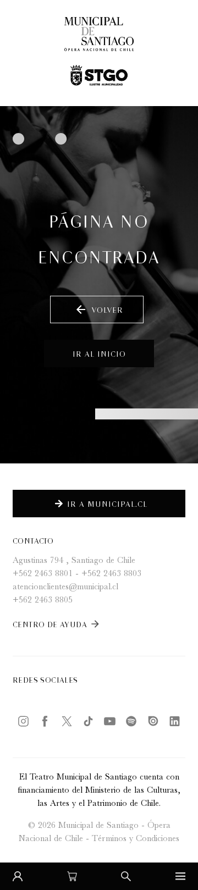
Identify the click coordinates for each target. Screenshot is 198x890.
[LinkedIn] (174, 721)
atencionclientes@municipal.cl (65, 587)
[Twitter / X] (67, 721)
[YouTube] (109, 721)
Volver (98, 309)
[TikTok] (88, 721)
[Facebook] (45, 721)
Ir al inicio (99, 353)
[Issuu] (153, 721)
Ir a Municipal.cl (107, 503)
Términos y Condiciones (135, 839)
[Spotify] (131, 721)
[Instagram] (23, 721)
